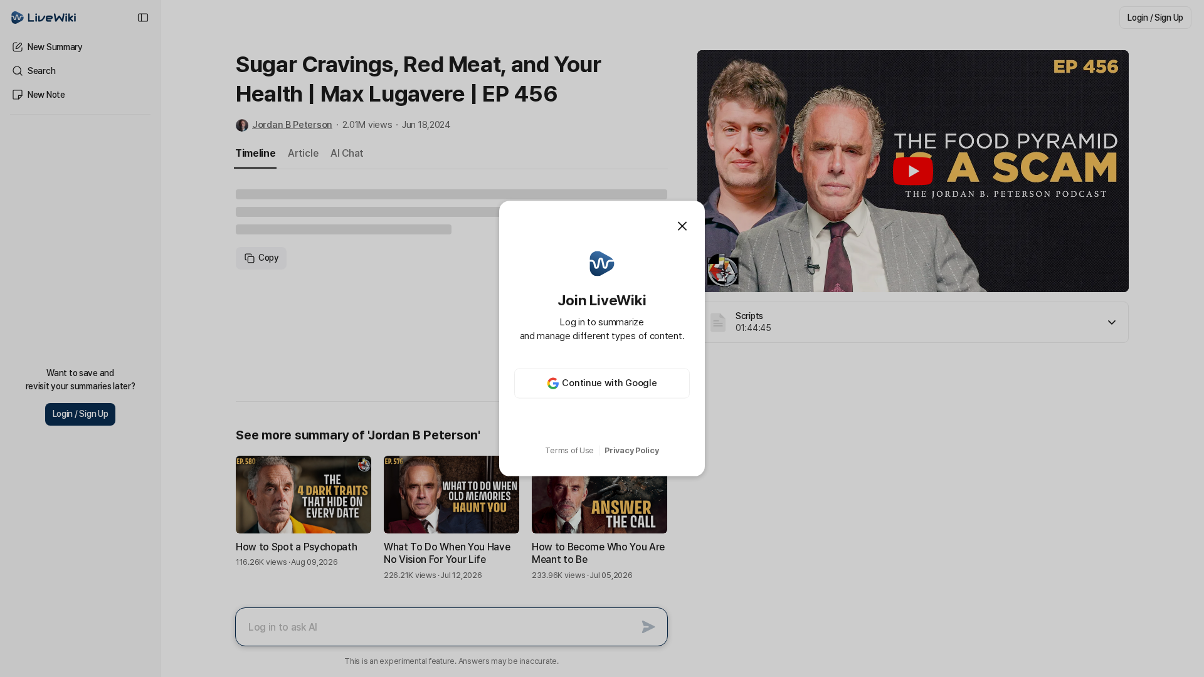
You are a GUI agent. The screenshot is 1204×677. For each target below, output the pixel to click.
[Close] (682, 226)
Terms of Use (569, 450)
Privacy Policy (631, 450)
